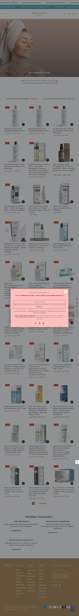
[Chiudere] (66, 292)
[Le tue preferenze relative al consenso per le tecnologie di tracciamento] (77, 462)
